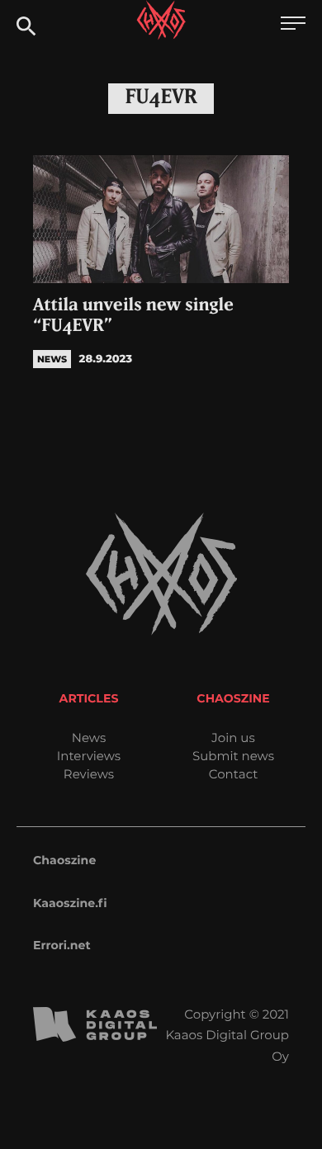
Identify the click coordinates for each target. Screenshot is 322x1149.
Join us (232, 738)
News (89, 738)
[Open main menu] (293, 25)
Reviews (89, 774)
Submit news (233, 756)
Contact (233, 774)
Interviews (89, 756)
